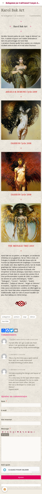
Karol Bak (5, 321)
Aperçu (5, 435)
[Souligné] (8, 431)
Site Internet (6, 419)
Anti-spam (5, 465)
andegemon (8, 16)
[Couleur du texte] (14, 431)
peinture (16, 317)
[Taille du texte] (10, 431)
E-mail (3, 410)
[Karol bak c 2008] (21, 171)
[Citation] (17, 431)
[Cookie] (4, 489)
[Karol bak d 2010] (21, 222)
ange (24, 317)
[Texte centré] (20, 431)
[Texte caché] (25, 431)
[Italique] (5, 431)
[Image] (28, 431)
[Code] (34, 431)
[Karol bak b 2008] (21, 120)
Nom (3, 401)
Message (5, 429)
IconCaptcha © (35, 472)
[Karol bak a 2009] (21, 68)
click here (13, 354)
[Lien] (23, 431)
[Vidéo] (31, 431)
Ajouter (21, 477)
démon (32, 317)
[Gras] (2, 431)
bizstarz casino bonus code (20, 339)
